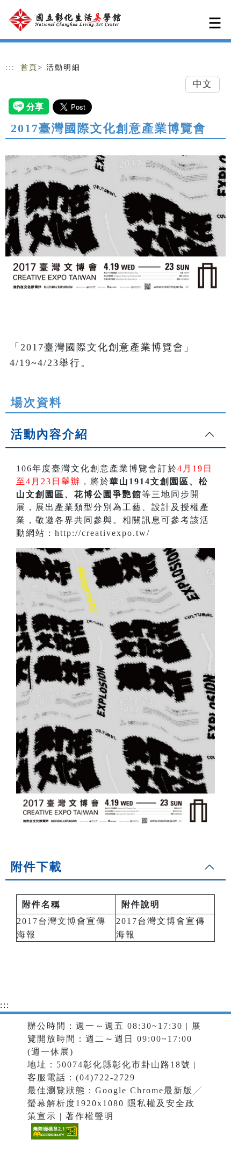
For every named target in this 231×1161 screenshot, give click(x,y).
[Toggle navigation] (215, 23)
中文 (202, 84)
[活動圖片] (115, 225)
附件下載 (36, 866)
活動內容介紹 (49, 434)
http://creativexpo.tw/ (102, 533)
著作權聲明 (90, 1116)
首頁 (29, 67)
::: (10, 67)
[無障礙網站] (53, 1139)
